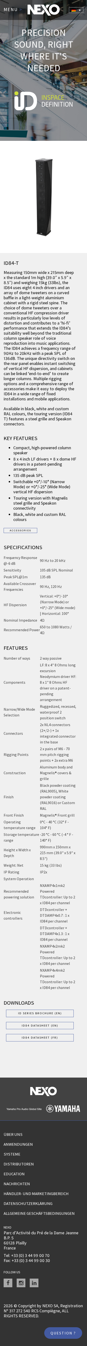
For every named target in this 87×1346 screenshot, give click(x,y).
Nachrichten (17, 1183)
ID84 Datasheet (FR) (40, 1037)
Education (14, 1174)
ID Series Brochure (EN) (40, 1013)
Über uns (13, 1134)
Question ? (63, 1333)
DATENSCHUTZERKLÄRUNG (28, 1203)
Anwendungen (18, 1144)
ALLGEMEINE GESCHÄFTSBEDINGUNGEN (39, 1213)
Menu (13, 9)
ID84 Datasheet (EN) (40, 1025)
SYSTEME (12, 1154)
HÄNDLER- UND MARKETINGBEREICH (36, 1193)
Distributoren (19, 1164)
